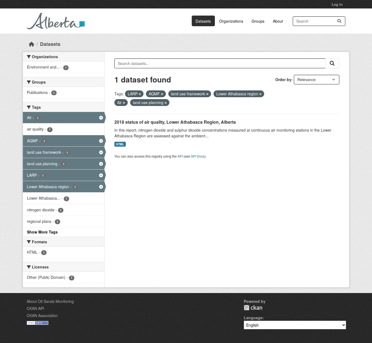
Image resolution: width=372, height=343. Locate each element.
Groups (258, 21)
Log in (337, 4)
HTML (120, 144)
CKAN (253, 308)
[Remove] (140, 94)
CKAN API (35, 308)
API (180, 156)
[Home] (31, 43)
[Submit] (339, 21)
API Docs (198, 156)
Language (253, 317)
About (278, 21)
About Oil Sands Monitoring (50, 301)
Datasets (203, 21)
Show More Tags (42, 232)
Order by (283, 79)
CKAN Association (42, 315)
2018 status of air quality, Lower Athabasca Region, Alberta (175, 122)
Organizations (231, 21)
